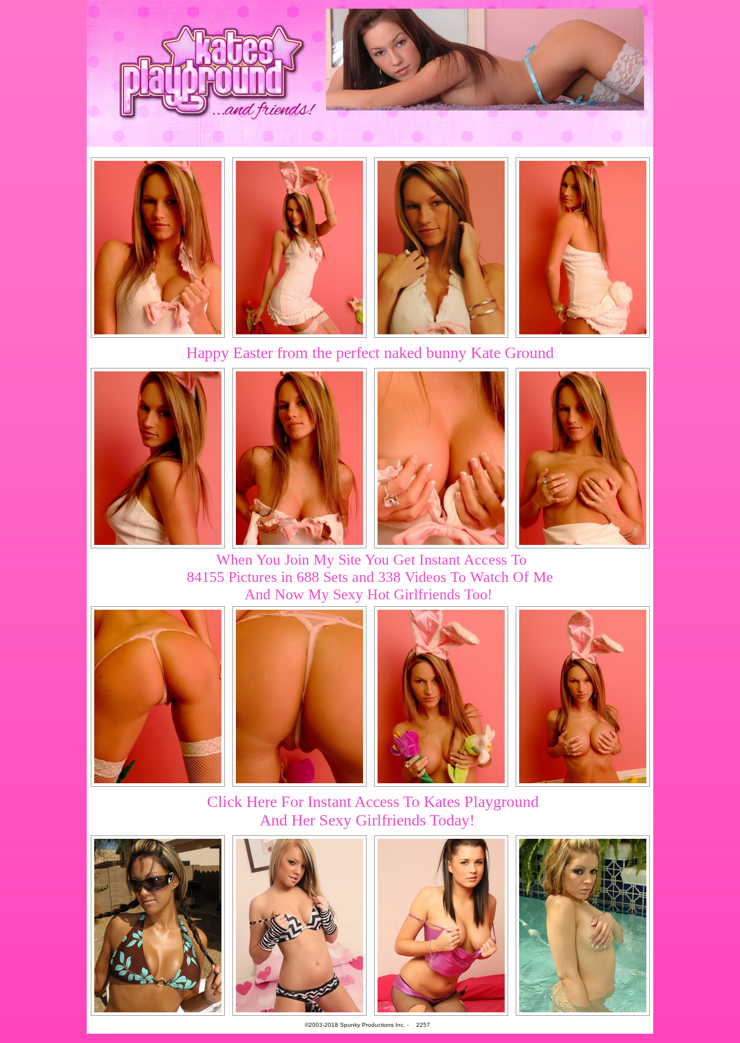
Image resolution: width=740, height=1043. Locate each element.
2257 (423, 1025)
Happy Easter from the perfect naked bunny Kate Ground (370, 353)
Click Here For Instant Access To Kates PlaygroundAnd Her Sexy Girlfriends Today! (373, 811)
